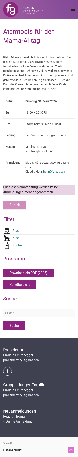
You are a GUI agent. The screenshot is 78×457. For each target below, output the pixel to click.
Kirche (17, 245)
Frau (15, 231)
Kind (15, 238)
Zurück (15, 205)
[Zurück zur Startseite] (24, 9)
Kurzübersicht (20, 285)
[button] (73, 9)
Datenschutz (12, 450)
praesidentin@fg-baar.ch (21, 360)
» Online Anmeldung (18, 421)
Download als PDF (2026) (28, 273)
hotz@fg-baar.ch (54, 171)
